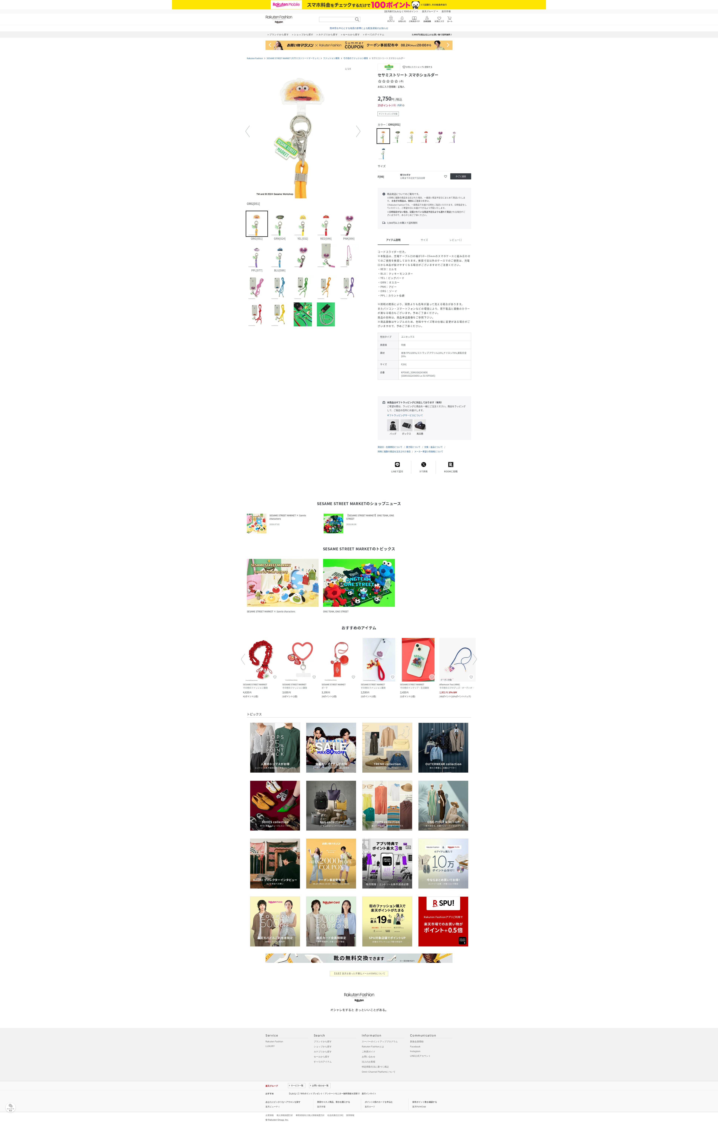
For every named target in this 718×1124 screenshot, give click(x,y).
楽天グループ (428, 11)
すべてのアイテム (323, 1061)
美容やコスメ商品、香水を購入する (333, 1102)
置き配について (413, 447)
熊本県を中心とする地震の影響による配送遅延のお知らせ (359, 28)
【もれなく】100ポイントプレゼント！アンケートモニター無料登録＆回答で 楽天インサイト (332, 1093)
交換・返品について (433, 447)
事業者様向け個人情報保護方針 (310, 1115)
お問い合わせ (368, 1056)
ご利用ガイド (368, 1051)
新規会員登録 (417, 1041)
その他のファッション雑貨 (355, 58)
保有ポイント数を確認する (424, 1102)
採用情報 (350, 1115)
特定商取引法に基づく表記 (375, 1066)
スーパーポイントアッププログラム (380, 1041)
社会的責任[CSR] (335, 1115)
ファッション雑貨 (331, 58)
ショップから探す (323, 1046)
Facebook (415, 1046)
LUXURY (270, 1046)
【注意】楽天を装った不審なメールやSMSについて (359, 973)
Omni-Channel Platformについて (378, 1071)
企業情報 (270, 1115)
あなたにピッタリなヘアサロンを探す (283, 1102)
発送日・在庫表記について (390, 447)
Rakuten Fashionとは (373, 1046)
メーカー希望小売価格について (428, 451)
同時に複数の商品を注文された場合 (394, 451)
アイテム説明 (393, 240)
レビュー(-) (455, 240)
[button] (303, 131)
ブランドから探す (323, 1041)
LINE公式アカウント (420, 1055)
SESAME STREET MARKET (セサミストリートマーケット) (293, 58)
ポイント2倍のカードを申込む (379, 1102)
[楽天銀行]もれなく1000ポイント (401, 11)
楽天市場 (446, 11)
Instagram (415, 1051)
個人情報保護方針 (285, 1115)
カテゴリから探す (323, 1051)
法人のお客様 (368, 1061)
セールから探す (321, 1056)
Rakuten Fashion (255, 58)
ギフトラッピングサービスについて (405, 415)
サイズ (424, 240)
